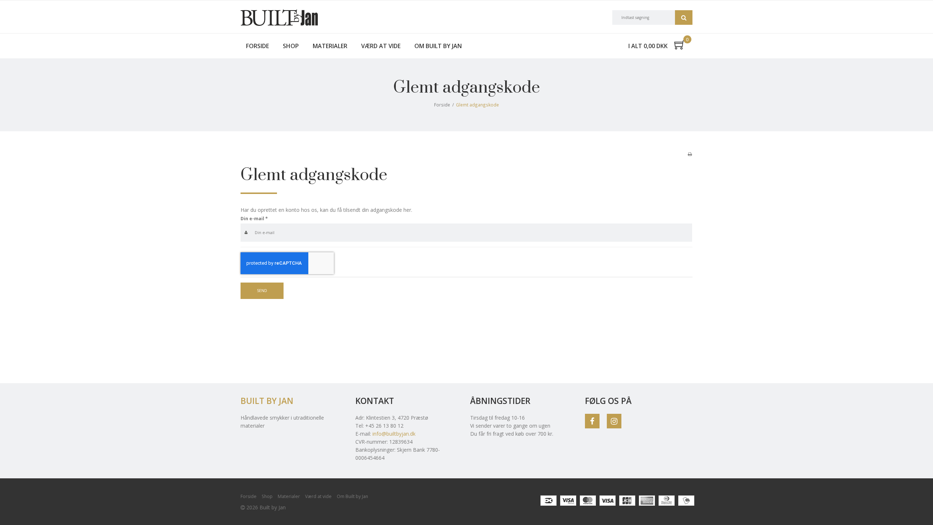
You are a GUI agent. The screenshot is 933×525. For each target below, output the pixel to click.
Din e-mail (254, 218)
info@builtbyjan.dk (393, 433)
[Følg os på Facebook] (592, 421)
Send (262, 290)
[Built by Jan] (279, 17)
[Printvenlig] (689, 154)
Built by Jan (267, 401)
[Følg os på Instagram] (614, 421)
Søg (683, 17)
